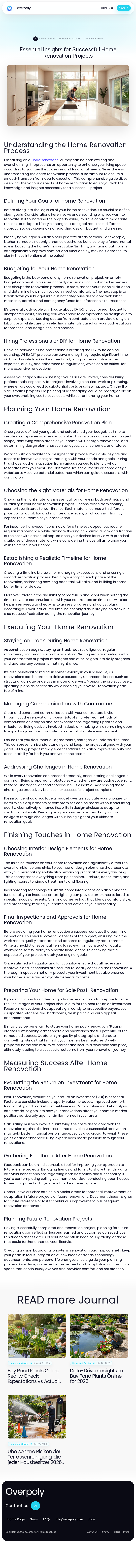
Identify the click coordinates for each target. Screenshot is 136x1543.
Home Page (16, 1519)
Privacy (105, 1531)
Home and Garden (93, 38)
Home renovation (45, 160)
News (34, 1519)
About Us (92, 1531)
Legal (126, 1531)
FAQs (47, 1519)
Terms (116, 1531)
